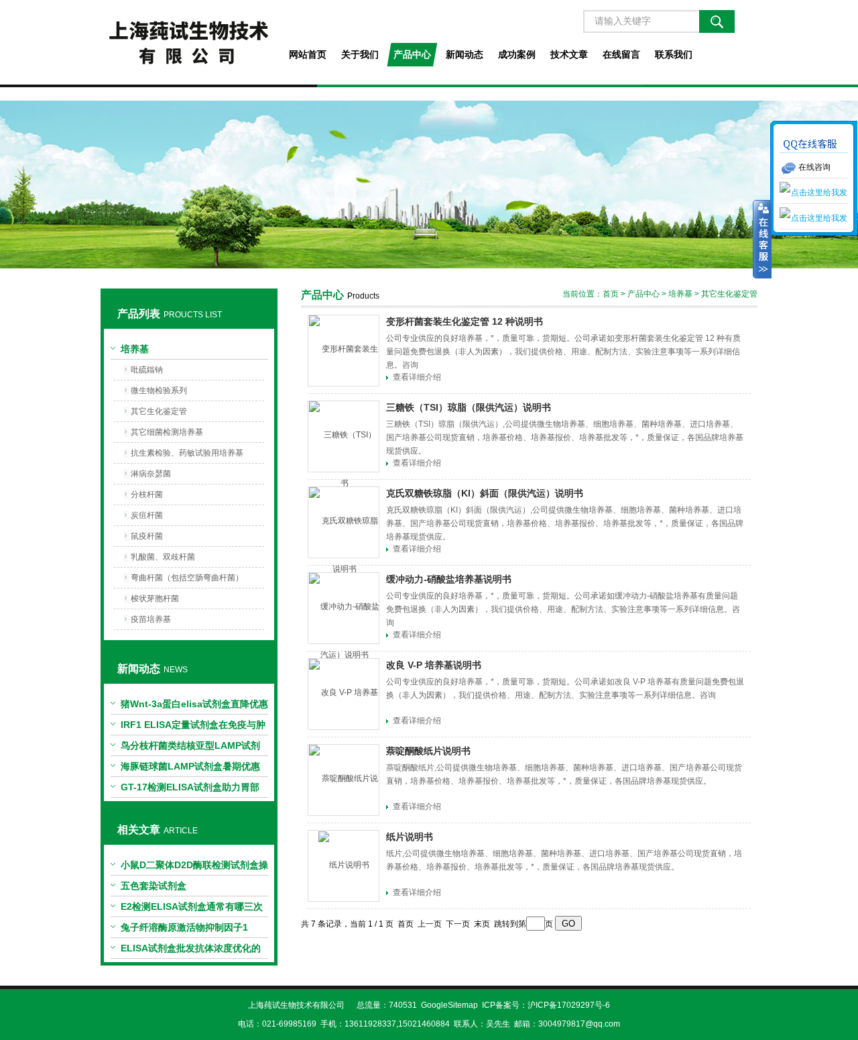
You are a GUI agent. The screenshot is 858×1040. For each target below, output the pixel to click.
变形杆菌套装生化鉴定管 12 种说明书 (464, 321)
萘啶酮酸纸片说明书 (428, 750)
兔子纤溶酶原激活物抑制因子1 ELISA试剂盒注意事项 (184, 930)
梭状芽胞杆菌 (155, 598)
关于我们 (360, 54)
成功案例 (517, 54)
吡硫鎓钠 (147, 369)
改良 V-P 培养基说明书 (433, 665)
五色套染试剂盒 (153, 885)
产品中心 (412, 54)
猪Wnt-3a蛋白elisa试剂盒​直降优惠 (194, 703)
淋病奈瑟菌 (151, 473)
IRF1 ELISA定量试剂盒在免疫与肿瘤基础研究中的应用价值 (193, 727)
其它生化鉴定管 (159, 411)
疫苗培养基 (151, 619)
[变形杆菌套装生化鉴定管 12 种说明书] (343, 350)
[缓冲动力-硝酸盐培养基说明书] (343, 608)
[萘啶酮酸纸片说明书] (343, 780)
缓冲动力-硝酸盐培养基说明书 (448, 579)
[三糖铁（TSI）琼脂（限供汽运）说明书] (343, 436)
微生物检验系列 (159, 390)
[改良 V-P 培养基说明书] (343, 694)
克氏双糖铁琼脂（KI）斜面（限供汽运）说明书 (484, 493)
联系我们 (673, 54)
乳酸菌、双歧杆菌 (163, 557)
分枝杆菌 (147, 494)
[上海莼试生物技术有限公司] (189, 42)
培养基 (135, 349)
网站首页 (307, 54)
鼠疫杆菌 (147, 536)
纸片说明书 (409, 836)
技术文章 (569, 54)
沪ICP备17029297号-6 (569, 1005)
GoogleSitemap (449, 1005)
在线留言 (621, 54)
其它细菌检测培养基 (167, 432)
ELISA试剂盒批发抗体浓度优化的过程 (191, 951)
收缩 (762, 239)
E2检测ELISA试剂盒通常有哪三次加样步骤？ (192, 909)
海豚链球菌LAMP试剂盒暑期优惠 (190, 766)
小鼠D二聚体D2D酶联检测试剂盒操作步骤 (194, 868)
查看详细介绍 (417, 377)
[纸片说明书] (343, 866)
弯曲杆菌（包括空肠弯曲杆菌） (187, 577)
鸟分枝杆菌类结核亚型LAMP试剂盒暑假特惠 (190, 748)
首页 (611, 294)
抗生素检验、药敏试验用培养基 (187, 453)
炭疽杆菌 (147, 515)
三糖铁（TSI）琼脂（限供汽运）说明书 (468, 407)
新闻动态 (464, 54)
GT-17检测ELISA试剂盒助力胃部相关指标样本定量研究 (190, 790)
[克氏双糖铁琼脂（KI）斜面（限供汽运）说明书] (343, 522)
